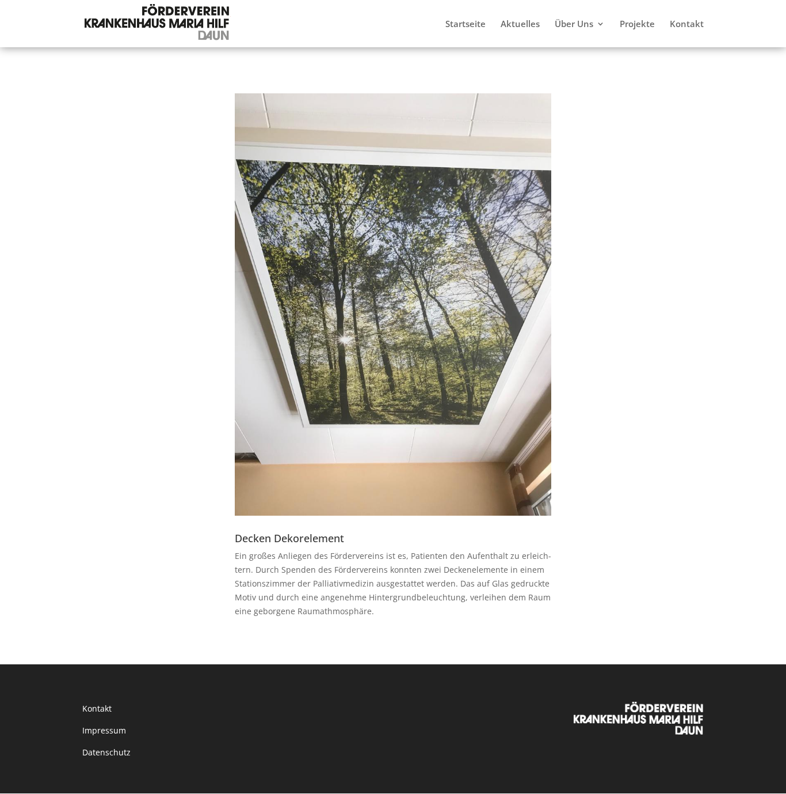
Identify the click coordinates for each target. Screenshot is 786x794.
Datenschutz (106, 752)
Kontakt (97, 708)
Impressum (104, 730)
